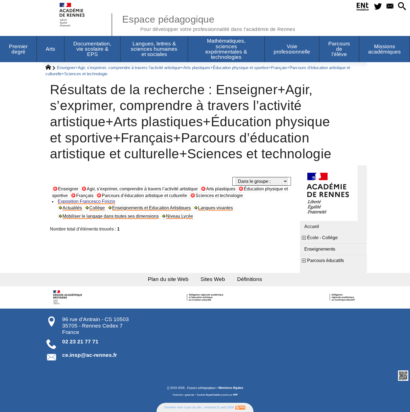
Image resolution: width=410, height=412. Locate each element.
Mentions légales (230, 387)
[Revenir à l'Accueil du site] (50, 68)
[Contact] (390, 6)
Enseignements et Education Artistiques (151, 207)
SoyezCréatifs (213, 395)
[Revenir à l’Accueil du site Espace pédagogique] (72, 14)
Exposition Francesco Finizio (86, 201)
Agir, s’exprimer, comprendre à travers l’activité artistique (142, 188)
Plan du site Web (168, 279)
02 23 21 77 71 (80, 342)
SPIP (235, 395)
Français (84, 195)
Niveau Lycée (179, 216)
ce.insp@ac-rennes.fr (89, 355)
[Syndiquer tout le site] (240, 407)
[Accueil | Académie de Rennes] (68, 297)
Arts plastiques (220, 188)
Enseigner (68, 188)
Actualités (72, 207)
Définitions (249, 279)
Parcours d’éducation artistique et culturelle (144, 195)
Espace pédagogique (208, 22)
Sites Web (213, 279)
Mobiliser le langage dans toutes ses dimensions (110, 216)
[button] (402, 6)
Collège (97, 207)
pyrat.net (189, 395)
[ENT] (363, 7)
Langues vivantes (215, 207)
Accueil (311, 226)
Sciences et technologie (219, 195)
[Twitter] (378, 6)
